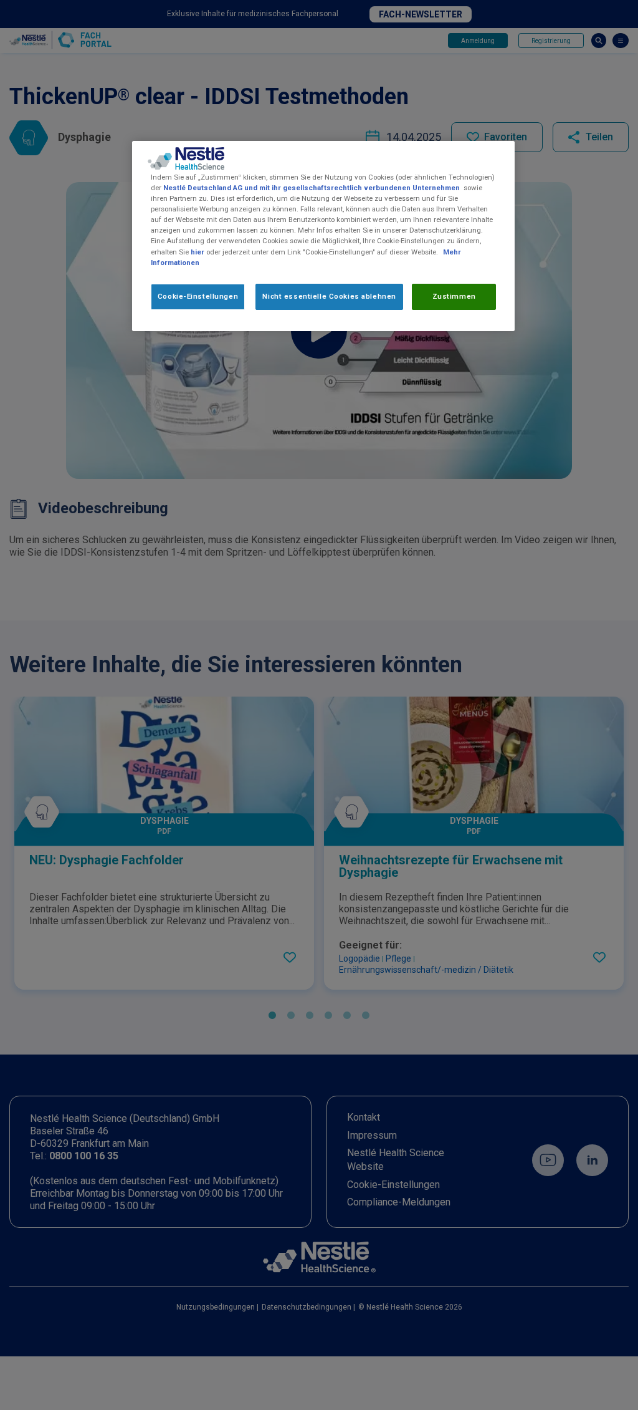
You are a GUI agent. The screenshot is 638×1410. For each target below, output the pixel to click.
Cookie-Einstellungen (198, 296)
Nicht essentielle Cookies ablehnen (329, 296)
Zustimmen (454, 296)
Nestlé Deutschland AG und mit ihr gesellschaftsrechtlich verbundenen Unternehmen (311, 187)
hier (197, 252)
